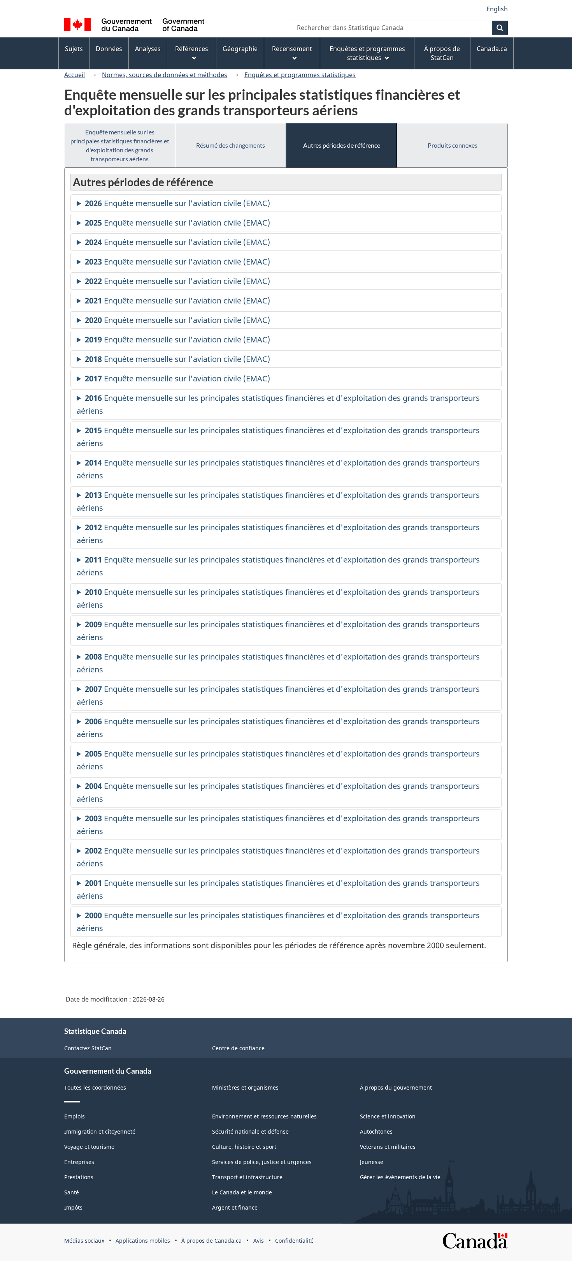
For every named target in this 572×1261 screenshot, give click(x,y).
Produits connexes (452, 145)
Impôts (73, 1207)
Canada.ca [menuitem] (492, 48)
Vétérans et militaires (388, 1146)
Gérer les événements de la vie (400, 1177)
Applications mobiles (143, 1240)
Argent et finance (235, 1207)
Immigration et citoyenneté (99, 1131)
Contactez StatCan (88, 1048)
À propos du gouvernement (396, 1087)
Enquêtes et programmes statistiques (300, 75)
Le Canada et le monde (242, 1192)
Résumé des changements (230, 145)
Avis (258, 1240)
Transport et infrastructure (247, 1177)
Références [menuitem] (191, 48)
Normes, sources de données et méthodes (164, 75)
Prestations (78, 1177)
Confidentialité (294, 1240)
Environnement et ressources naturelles (264, 1116)
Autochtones (376, 1131)
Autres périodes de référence (341, 145)
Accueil (74, 75)
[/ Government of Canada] (134, 26)
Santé (71, 1192)
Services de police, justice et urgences (262, 1162)
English (497, 9)
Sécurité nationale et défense (250, 1131)
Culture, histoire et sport (244, 1146)
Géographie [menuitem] (240, 48)
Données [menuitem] (109, 48)
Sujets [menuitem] (74, 48)
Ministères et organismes (245, 1087)
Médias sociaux (84, 1240)
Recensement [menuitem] (292, 48)
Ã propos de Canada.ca (211, 1240)
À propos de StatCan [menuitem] (442, 53)
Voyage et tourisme (89, 1146)
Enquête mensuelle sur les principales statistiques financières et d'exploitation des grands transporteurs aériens (119, 145)
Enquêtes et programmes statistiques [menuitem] (367, 53)
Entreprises (79, 1162)
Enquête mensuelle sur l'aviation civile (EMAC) (177, 205)
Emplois (74, 1116)
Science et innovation (388, 1116)
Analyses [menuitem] (148, 48)
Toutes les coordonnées (95, 1087)
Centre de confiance (238, 1048)
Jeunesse (371, 1162)
